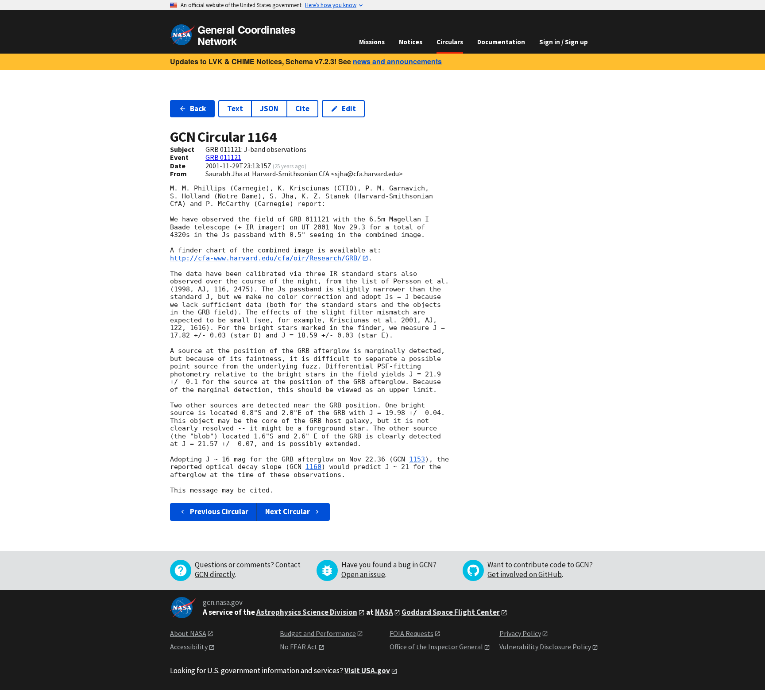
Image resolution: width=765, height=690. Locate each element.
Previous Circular (219, 511)
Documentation (501, 42)
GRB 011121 (223, 157)
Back (198, 108)
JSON (269, 108)
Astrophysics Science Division (306, 612)
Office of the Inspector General (436, 646)
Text (235, 108)
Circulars (450, 42)
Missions (372, 42)
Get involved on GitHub (524, 574)
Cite (302, 108)
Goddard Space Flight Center (451, 612)
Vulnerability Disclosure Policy (545, 646)
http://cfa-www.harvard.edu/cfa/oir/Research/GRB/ (265, 258)
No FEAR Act (298, 646)
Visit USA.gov (367, 670)
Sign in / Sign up (563, 42)
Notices (410, 42)
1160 (313, 467)
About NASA (188, 633)
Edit (349, 108)
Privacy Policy (520, 633)
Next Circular (287, 511)
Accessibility (189, 646)
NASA (384, 612)
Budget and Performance (318, 633)
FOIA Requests (411, 633)
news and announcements (397, 61)
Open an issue (363, 574)
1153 (417, 459)
